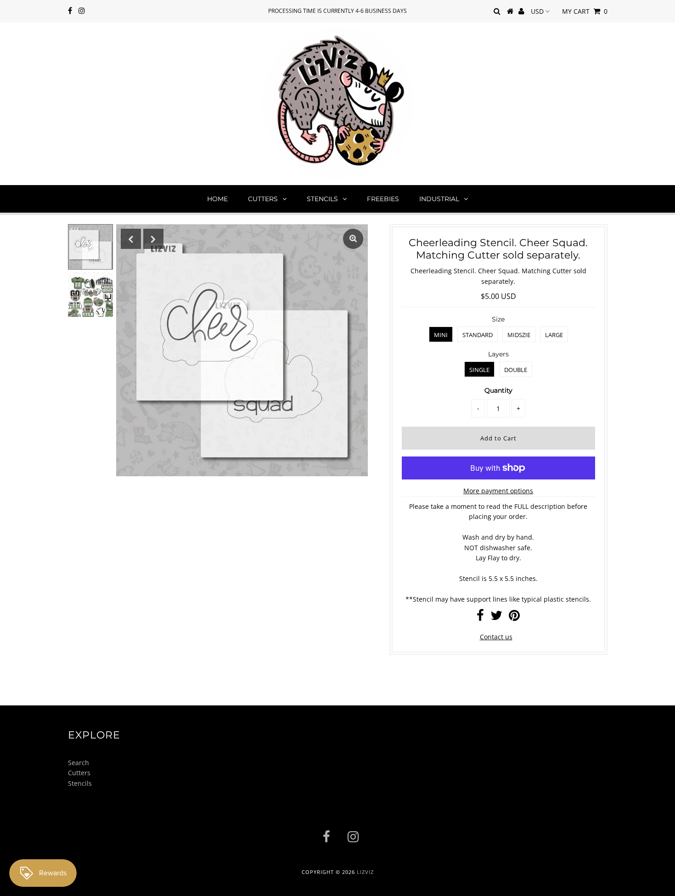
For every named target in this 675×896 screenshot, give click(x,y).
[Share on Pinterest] (514, 617)
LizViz (365, 871)
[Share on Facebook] (480, 617)
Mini (441, 335)
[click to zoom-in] (353, 239)
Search (78, 762)
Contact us (496, 636)
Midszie (518, 335)
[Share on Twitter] (496, 617)
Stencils (322, 199)
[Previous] (131, 239)
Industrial (439, 199)
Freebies (383, 199)
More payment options (498, 490)
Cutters (263, 199)
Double (515, 370)
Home (217, 199)
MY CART (585, 11)
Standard (477, 335)
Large (554, 335)
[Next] (153, 239)
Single (479, 370)
